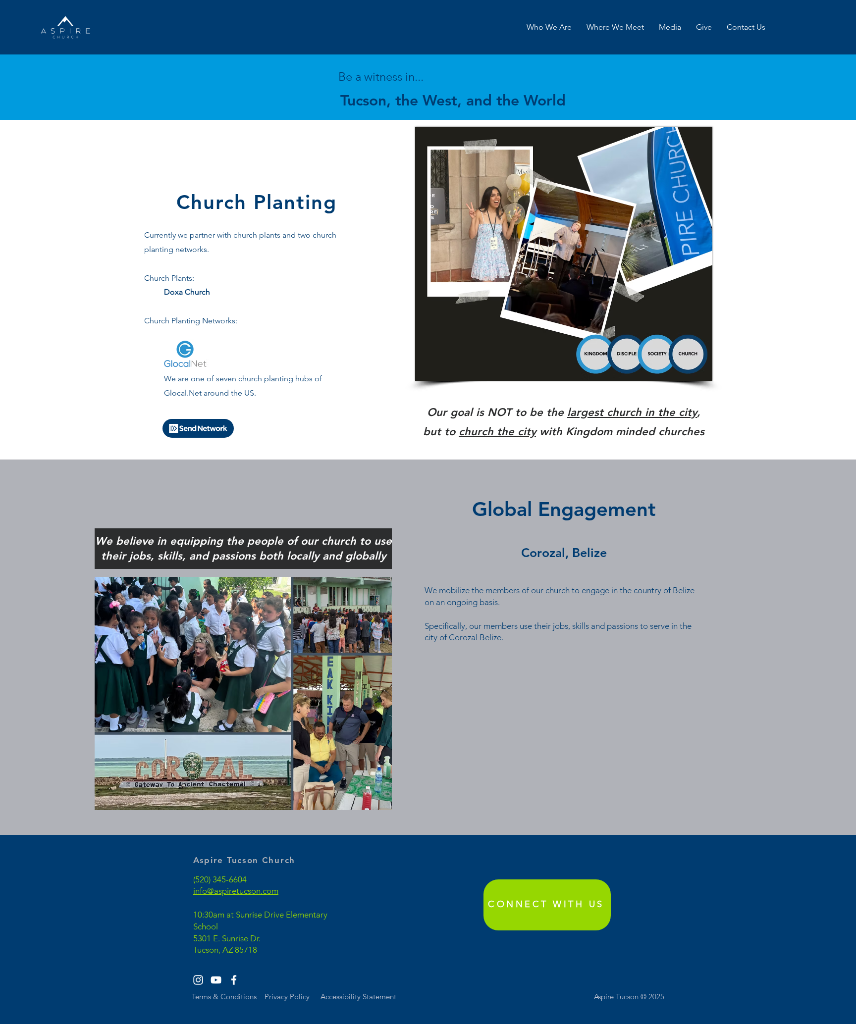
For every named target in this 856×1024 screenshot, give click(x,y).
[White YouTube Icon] (216, 979)
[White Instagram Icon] (198, 979)
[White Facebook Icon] (233, 979)
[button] (549, 27)
